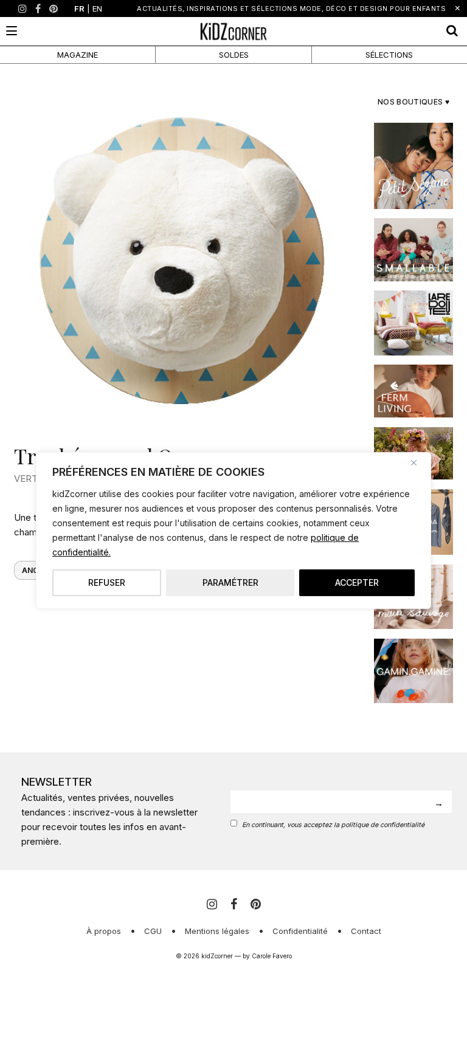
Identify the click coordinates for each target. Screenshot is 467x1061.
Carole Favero (272, 956)
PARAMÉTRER (230, 582)
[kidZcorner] (233, 31)
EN (97, 8)
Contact (366, 931)
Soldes (234, 55)
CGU (153, 931)
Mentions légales (217, 931)
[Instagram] (22, 8)
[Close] (418, 462)
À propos (103, 931)
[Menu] (11, 30)
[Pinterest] (53, 8)
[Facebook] (38, 8)
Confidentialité (300, 931)
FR (79, 8)
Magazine (77, 55)
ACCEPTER (357, 582)
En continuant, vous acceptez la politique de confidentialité (333, 825)
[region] (233, 530)
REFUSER (106, 582)
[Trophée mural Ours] (183, 260)
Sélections (389, 55)
